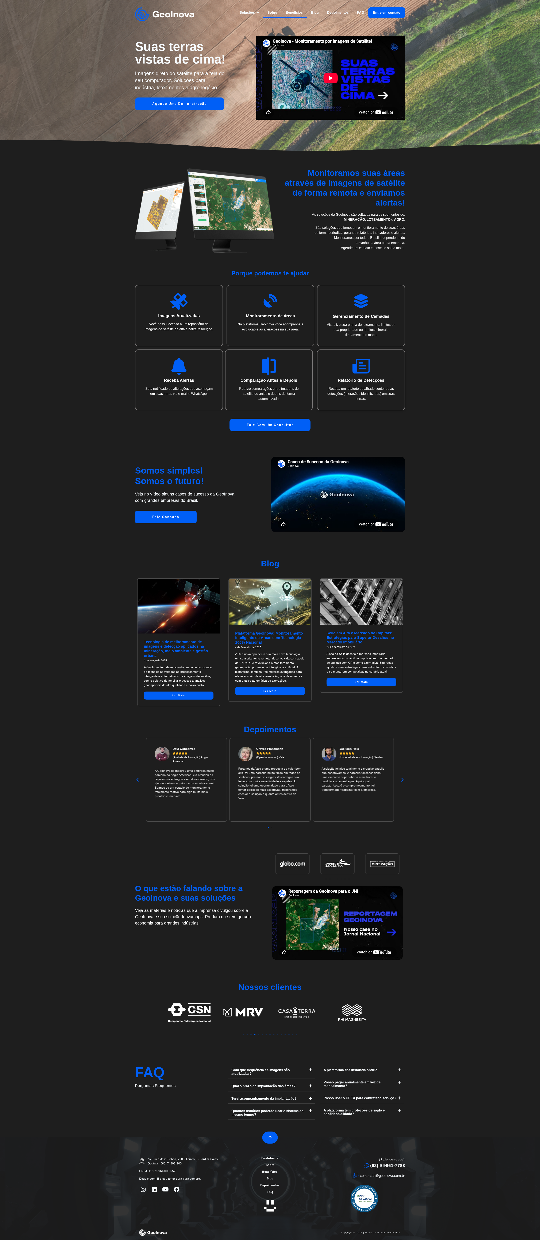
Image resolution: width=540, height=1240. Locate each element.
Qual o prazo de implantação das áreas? (263, 1086)
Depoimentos (338, 12)
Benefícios (294, 12)
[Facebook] (177, 1189)
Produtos (268, 1158)
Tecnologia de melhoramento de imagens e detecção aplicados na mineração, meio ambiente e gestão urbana (176, 649)
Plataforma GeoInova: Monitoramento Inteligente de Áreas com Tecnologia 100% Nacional (269, 637)
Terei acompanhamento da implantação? (264, 1098)
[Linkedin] (154, 1189)
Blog (315, 12)
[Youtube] (166, 1189)
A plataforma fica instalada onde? (350, 1070)
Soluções (247, 12)
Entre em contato (386, 12)
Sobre (272, 12)
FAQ (360, 12)
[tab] (271, 1072)
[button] (179, 103)
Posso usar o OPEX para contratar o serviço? (360, 1098)
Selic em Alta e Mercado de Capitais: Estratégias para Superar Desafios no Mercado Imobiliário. (360, 637)
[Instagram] (143, 1189)
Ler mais (178, 695)
